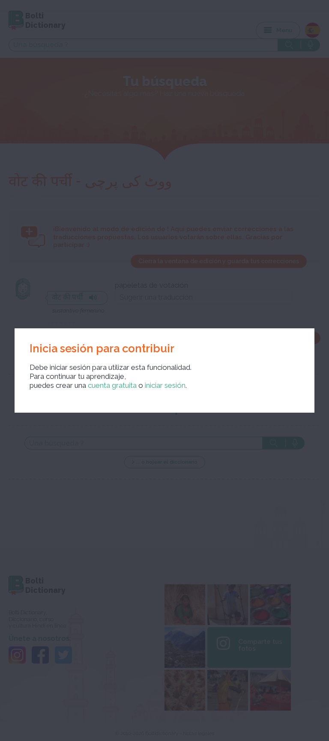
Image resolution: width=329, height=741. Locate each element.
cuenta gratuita (112, 385)
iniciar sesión (165, 385)
